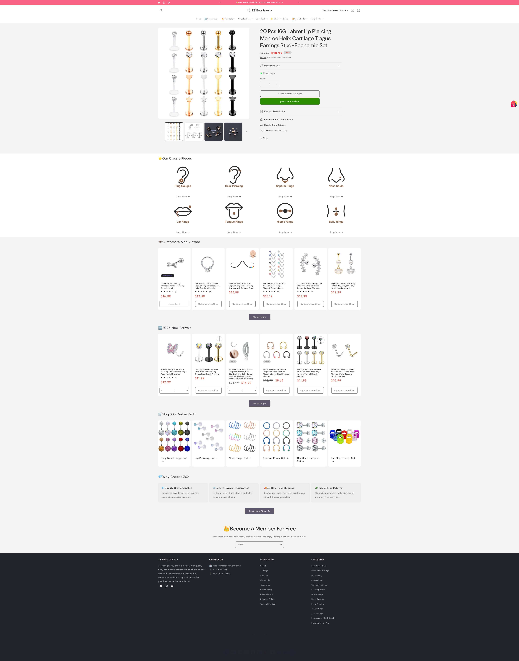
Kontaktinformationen (300, 657)
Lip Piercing (316, 575)
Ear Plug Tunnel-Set (343, 458)
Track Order (265, 584)
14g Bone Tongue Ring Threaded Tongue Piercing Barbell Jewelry (172, 285)
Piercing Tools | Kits (320, 622)
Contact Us (265, 580)
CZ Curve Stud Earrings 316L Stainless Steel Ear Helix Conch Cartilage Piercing (309, 285)
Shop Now (181, 196)
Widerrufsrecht (251, 657)
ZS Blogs (264, 570)
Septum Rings (317, 580)
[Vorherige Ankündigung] (220, 2)
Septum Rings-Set (274, 458)
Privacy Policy (266, 594)
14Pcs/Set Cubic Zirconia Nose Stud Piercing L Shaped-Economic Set (274, 285)
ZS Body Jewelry (223, 657)
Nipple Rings (317, 594)
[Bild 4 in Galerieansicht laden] (233, 131)
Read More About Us (259, 510)
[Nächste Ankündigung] (299, 2)
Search (263, 565)
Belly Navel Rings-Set (174, 458)
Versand (263, 57)
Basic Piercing (317, 604)
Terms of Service (267, 604)
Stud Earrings (317, 613)
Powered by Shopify (236, 657)
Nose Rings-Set (238, 458)
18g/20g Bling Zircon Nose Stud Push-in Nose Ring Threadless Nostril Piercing (207, 371)
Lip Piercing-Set (205, 458)
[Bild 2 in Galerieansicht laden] (193, 131)
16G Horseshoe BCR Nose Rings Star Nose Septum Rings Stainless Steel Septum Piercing (276, 372)
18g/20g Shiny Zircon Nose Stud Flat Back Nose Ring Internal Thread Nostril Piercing (309, 372)
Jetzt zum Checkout (290, 101)
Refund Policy (266, 589)
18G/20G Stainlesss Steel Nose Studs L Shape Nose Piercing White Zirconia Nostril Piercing (342, 372)
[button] (161, 10)
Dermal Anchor (318, 599)
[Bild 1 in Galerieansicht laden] (174, 131)
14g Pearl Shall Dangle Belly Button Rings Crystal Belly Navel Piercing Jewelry (343, 285)
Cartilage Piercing (319, 584)
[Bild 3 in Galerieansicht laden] (213, 131)
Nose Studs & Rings (320, 570)
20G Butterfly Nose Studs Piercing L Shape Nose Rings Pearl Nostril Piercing (173, 371)
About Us (264, 575)
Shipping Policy (267, 599)
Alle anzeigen (259, 317)
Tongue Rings (317, 608)
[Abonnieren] (281, 544)
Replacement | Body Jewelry (323, 618)
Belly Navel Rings (319, 565)
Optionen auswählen (208, 303)
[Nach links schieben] (161, 132)
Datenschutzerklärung (268, 657)
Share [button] (265, 138)
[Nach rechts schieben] (246, 132)
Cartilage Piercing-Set (308, 459)
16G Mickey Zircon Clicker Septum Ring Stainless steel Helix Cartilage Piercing (207, 285)
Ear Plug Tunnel (318, 589)
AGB (280, 657)
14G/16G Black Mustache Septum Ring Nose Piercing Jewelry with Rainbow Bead (241, 285)
